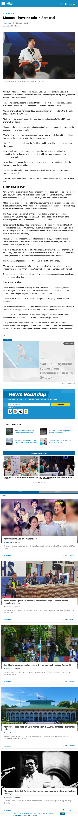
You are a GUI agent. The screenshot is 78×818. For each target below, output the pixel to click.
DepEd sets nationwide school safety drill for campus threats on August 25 (37, 665)
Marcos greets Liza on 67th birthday (20, 539)
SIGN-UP (60, 404)
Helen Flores (7, 23)
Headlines (8, 13)
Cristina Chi (9, 607)
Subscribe (72, 4)
